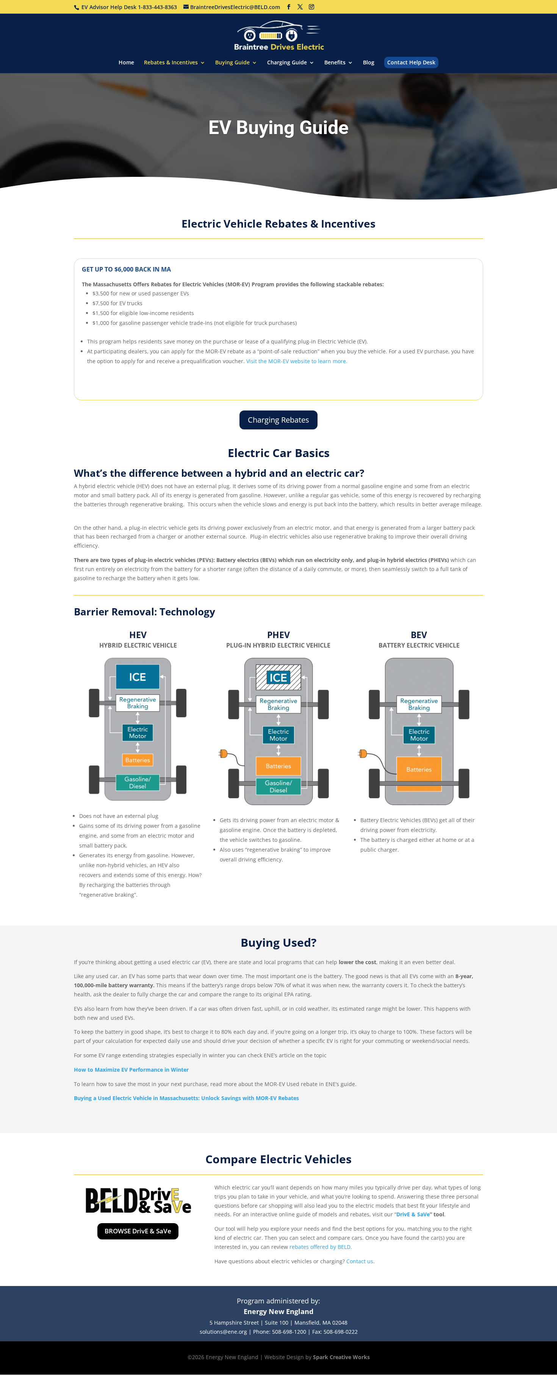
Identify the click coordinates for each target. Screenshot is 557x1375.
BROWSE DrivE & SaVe (138, 1231)
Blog (368, 63)
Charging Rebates (278, 420)
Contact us (359, 1261)
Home (126, 63)
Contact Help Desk (411, 62)
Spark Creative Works (341, 1357)
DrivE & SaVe (413, 1214)
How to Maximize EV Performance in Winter (131, 1069)
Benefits (335, 63)
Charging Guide (287, 63)
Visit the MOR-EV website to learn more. (296, 361)
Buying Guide (232, 63)
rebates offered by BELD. (320, 1246)
